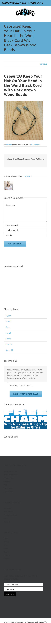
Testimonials (8, 511)
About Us (7, 508)
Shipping (7, 481)
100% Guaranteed (11, 471)
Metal (8, 332)
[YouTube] (9, 600)
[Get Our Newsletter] (25, 419)
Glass (7, 327)
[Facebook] (5, 600)
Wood (8, 321)
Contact (7, 522)
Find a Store (8, 488)
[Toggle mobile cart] (41, 17)
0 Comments (35, 144)
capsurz (9, 144)
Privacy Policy (9, 478)
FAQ (5, 485)
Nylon (8, 315)
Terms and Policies (11, 475)
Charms (9, 344)
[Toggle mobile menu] (46, 17)
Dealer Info (8, 491)
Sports (8, 338)
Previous (43, 63)
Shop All (9, 350)
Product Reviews (10, 515)
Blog (6, 518)
